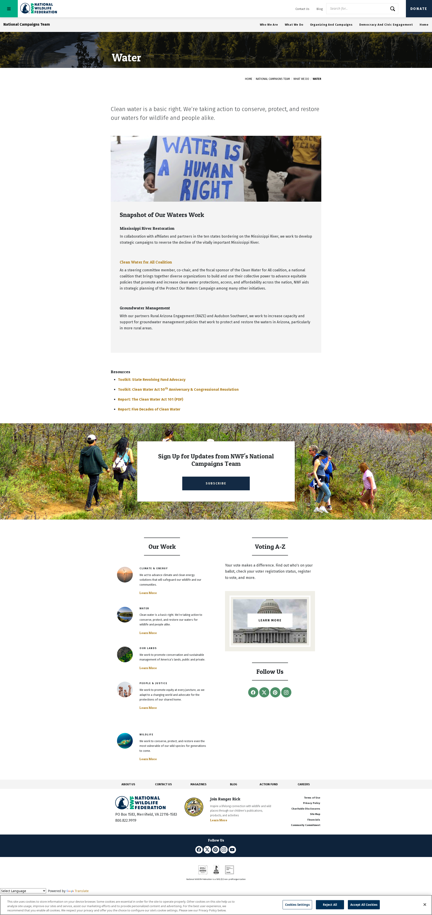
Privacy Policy (311, 803)
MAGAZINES (199, 784)
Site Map (315, 814)
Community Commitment (305, 825)
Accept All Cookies (363, 904)
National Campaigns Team (273, 78)
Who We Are (269, 24)
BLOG (233, 784)
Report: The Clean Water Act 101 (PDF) (150, 399)
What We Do (294, 24)
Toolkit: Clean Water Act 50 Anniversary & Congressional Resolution (178, 389)
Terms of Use (312, 797)
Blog (320, 9)
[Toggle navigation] (9, 8)
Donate (419, 9)
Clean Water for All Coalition (146, 262)
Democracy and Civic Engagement (386, 24)
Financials (313, 819)
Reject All (330, 904)
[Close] (425, 904)
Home (424, 24)
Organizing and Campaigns (331, 24)
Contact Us (302, 9)
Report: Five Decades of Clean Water (149, 409)
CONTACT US (163, 784)
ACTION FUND (269, 784)
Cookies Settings (297, 904)
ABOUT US (128, 784)
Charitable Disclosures (305, 808)
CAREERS (304, 784)
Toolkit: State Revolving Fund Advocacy (151, 379)
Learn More (148, 593)
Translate (82, 891)
